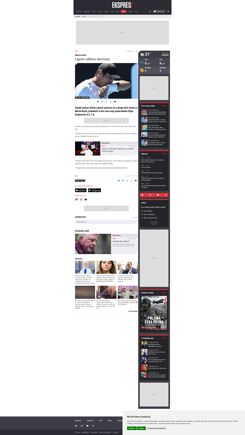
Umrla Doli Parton (154, 166)
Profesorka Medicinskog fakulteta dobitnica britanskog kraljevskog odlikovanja (154, 112)
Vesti (94, 11)
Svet (112, 11)
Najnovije (87, 11)
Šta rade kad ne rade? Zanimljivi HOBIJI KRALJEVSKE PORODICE (154, 375)
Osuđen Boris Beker (106, 244)
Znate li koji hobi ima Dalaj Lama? (154, 367)
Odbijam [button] (141, 428)
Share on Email (115, 101)
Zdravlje (129, 11)
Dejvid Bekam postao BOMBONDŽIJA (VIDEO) (154, 344)
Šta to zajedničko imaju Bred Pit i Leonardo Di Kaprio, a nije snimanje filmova (154, 360)
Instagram (81, 199)
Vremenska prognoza (154, 54)
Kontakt (115, 432)
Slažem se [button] (132, 428)
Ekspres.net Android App (94, 190)
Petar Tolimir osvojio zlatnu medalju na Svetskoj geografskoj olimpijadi (154, 127)
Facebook (76, 199)
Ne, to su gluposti (149, 214)
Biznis (100, 11)
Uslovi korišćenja (105, 432)
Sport (123, 11)
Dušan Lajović (80, 181)
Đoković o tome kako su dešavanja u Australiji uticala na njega (106, 148)
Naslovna (79, 11)
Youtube (85, 199)
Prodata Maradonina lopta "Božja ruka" (154, 172)
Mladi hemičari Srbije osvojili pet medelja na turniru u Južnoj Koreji (154, 120)
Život (136, 11)
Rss (166, 195)
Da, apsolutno (148, 211)
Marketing (85, 432)
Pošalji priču (160, 11)
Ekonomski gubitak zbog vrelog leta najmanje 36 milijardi (154, 185)
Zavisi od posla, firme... (151, 218)
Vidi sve (164, 106)
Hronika (106, 11)
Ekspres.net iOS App (81, 190)
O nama (77, 432)
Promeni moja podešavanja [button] (156, 428)
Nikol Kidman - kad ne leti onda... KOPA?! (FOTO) (154, 352)
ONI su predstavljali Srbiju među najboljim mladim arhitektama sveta (154, 135)
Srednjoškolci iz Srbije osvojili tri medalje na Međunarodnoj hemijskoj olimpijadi (154, 143)
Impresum (94, 432)
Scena (118, 11)
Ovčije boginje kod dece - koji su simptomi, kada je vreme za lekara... (154, 160)
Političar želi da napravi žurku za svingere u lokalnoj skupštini (154, 178)
